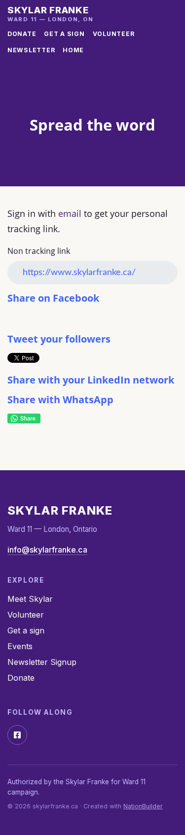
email (69, 213)
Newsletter (31, 50)
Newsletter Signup (41, 662)
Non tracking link (38, 250)
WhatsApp (23, 418)
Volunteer (114, 33)
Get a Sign (64, 33)
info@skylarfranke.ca (47, 550)
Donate (21, 33)
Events (20, 646)
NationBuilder (143, 806)
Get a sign (25, 630)
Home (73, 50)
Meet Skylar (30, 599)
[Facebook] (17, 735)
